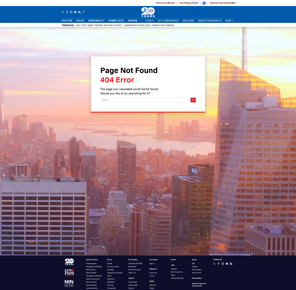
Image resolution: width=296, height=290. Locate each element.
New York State (91, 273)
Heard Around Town (93, 279)
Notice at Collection (165, 3)
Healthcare (111, 282)
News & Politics (92, 260)
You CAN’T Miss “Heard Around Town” (98, 25)
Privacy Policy (196, 270)
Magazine (188, 20)
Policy (80, 20)
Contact (194, 266)
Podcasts (153, 285)
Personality (96, 20)
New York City (91, 270)
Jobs (173, 265)
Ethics (109, 276)
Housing (110, 285)
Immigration (111, 288)
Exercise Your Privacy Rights (223, 3)
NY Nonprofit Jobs (177, 278)
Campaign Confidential (94, 266)
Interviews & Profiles (135, 263)
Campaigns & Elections (94, 276)
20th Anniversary (168, 20)
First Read (153, 260)
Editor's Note (132, 285)
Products (174, 269)
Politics (67, 20)
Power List (132, 273)
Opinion (132, 20)
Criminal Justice (113, 266)
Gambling (110, 279)
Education (110, 270)
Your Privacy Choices (189, 3)
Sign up (152, 263)
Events (149, 20)
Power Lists (116, 20)
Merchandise (197, 278)
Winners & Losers (134, 270)
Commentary (132, 282)
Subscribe (153, 273)
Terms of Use (196, 273)
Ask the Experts (91, 285)
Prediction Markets (210, 20)
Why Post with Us (177, 272)
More (229, 21)
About (173, 275)
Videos (152, 288)
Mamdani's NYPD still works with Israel (149, 25)
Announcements (92, 288)
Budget (109, 263)
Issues (152, 276)
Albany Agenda (91, 263)
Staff (193, 263)
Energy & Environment (114, 273)
